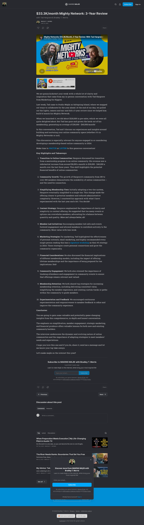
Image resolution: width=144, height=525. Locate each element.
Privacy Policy (87, 491)
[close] (90, 459)
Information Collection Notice (71, 491)
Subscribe (72, 485)
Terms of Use (81, 489)
